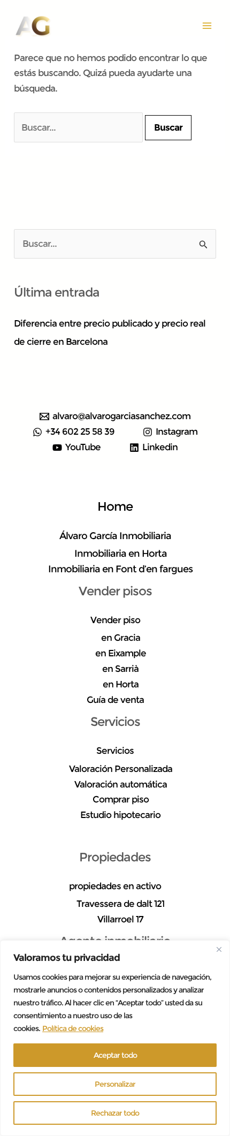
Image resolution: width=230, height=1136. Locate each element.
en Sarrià (120, 668)
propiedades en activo (115, 886)
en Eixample (120, 653)
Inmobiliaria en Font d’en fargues (120, 569)
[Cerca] (218, 949)
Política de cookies (72, 1028)
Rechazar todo (115, 1113)
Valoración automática (120, 784)
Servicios (115, 750)
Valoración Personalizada (120, 768)
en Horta (121, 684)
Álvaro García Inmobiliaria (115, 536)
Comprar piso (121, 799)
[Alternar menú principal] (207, 25)
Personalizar (115, 1084)
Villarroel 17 (120, 919)
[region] (115, 1038)
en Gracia (120, 637)
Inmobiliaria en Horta (120, 553)
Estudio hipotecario (120, 814)
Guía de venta (115, 699)
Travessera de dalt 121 (120, 903)
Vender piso (115, 620)
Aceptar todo (115, 1055)
